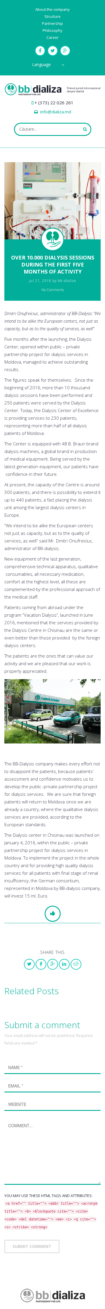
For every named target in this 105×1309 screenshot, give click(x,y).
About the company (52, 9)
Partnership (52, 23)
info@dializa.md (55, 112)
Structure (52, 16)
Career (52, 37)
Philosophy (52, 30)
